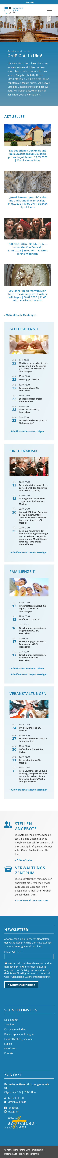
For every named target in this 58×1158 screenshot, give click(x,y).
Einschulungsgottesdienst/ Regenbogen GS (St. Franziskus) (32, 631)
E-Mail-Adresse (13, 952)
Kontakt (8, 1053)
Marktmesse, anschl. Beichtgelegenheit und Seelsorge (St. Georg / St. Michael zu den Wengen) (33, 367)
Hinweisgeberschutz (29, 1153)
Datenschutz (10, 1153)
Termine (9, 1024)
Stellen (8, 1043)
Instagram (13, 1111)
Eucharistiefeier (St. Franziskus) (29, 389)
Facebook (13, 1107)
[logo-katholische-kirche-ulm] (24, 10)
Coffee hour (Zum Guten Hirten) (31, 750)
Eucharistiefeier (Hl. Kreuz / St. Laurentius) (33, 421)
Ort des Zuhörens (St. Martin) (30, 729)
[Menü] (50, 10)
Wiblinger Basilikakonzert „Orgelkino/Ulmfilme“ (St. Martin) (32, 501)
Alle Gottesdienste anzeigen (27, 431)
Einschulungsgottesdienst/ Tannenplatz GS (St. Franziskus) (32, 644)
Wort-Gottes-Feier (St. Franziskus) (30, 411)
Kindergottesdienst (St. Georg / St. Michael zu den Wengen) (33, 608)
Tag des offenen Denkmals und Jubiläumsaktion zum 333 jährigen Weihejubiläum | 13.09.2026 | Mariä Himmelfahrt (27, 155)
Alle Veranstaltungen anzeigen (29, 552)
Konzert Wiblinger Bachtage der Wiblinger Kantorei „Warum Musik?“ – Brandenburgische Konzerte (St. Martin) (33, 517)
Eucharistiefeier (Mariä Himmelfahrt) (30, 400)
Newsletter (10, 1048)
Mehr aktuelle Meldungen (21, 315)
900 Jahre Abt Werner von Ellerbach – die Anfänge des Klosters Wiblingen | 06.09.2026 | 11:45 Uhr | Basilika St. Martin (27, 295)
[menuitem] (29, 2)
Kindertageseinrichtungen (19, 1034)
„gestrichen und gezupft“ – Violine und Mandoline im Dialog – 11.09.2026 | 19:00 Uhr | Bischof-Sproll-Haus (27, 202)
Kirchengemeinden (15, 1029)
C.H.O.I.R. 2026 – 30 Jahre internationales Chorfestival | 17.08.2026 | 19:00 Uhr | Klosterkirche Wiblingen (27, 248)
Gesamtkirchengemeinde (18, 1039)
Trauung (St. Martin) (29, 379)
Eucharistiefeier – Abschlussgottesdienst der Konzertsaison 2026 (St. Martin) (33, 488)
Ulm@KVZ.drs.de (16, 1101)
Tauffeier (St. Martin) (29, 619)
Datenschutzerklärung (37, 976)
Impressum (38, 1149)
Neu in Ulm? (11, 1019)
